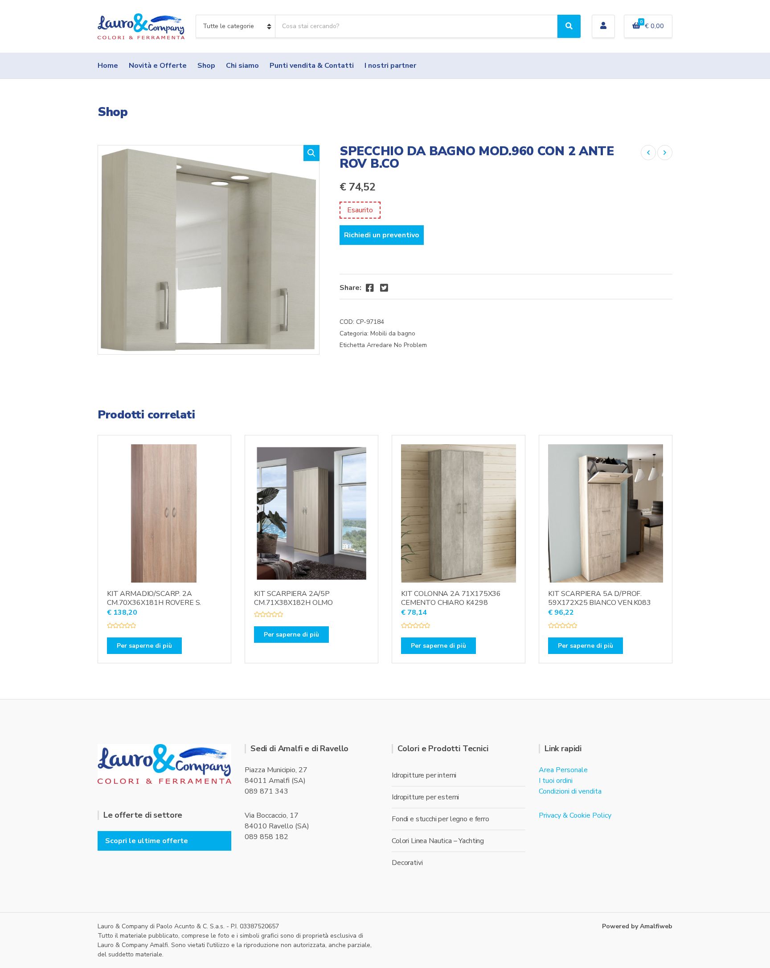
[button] (311, 153)
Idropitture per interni (424, 775)
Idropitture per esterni (425, 797)
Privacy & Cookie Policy (575, 815)
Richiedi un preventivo (381, 235)
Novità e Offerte (158, 65)
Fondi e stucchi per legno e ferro (440, 819)
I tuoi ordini (556, 781)
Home (108, 65)
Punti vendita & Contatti (312, 65)
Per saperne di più (144, 645)
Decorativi (407, 863)
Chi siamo (242, 65)
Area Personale (563, 770)
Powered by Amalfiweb (637, 926)
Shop (206, 65)
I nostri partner (390, 65)
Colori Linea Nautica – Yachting (438, 841)
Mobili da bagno (392, 333)
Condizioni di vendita (570, 791)
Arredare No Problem (397, 345)
